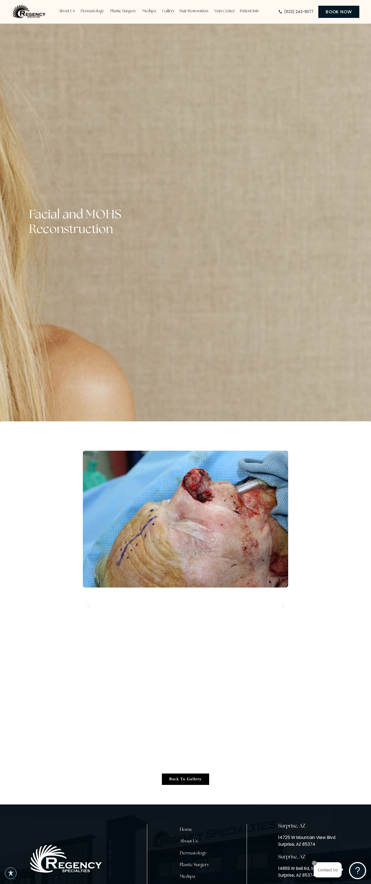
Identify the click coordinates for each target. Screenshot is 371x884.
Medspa (187, 876)
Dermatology (193, 853)
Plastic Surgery (194, 865)
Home (186, 830)
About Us (189, 841)
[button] (88, 606)
